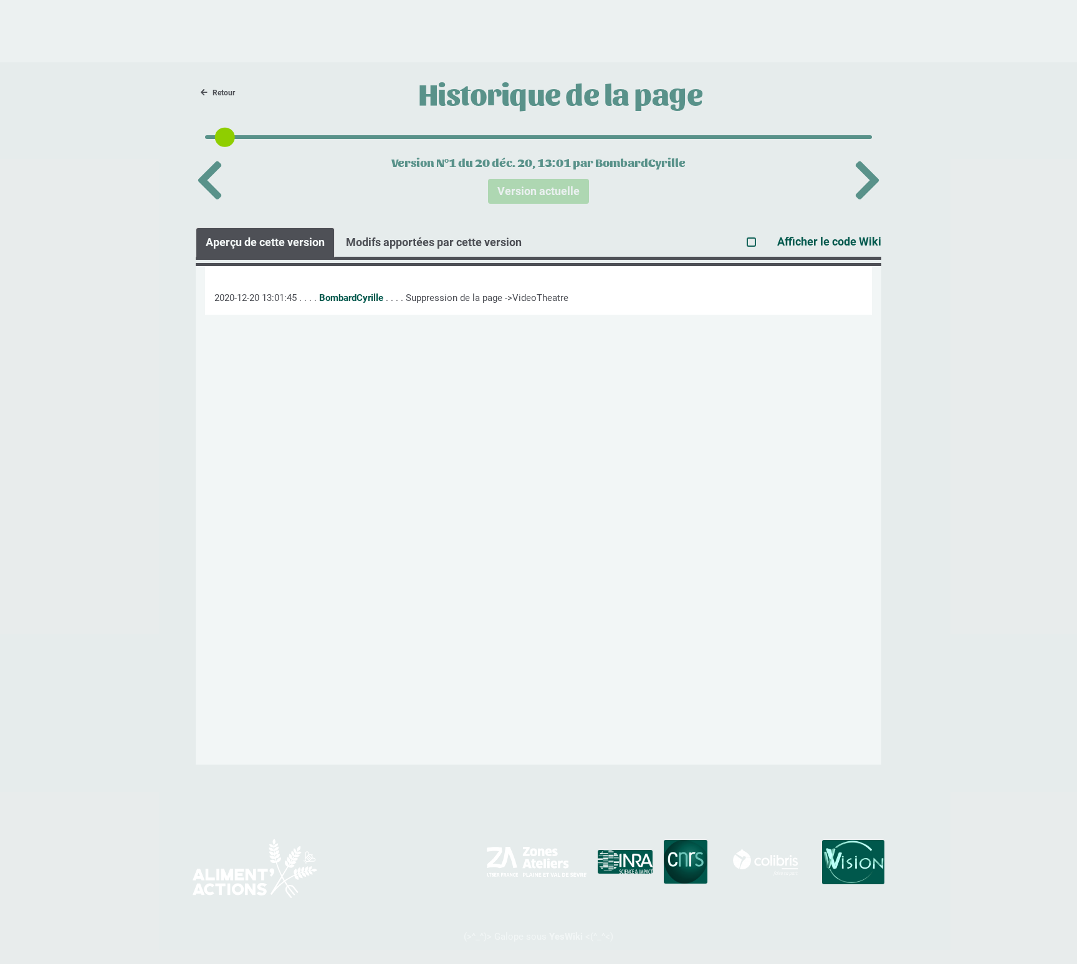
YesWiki (566, 936)
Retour (224, 92)
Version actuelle (538, 191)
